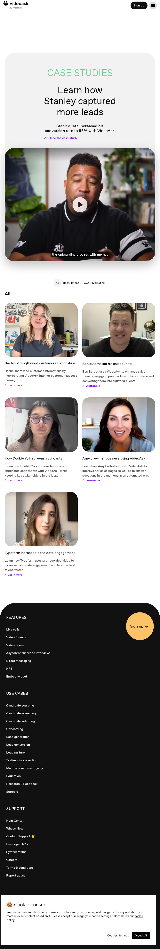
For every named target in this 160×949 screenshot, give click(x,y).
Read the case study (63, 138)
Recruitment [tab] (71, 283)
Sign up (139, 5)
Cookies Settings (118, 935)
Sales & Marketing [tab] (94, 283)
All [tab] (57, 283)
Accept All (140, 935)
